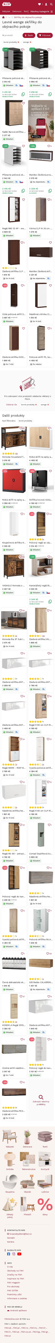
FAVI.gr (45, 1332)
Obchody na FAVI (15, 1271)
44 (50, 514)
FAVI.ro (25, 1328)
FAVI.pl (16, 1328)
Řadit (30, 35)
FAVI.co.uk (26, 1332)
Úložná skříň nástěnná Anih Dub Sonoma (22, 1068)
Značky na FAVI (14, 1275)
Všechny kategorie (39, 11)
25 (23, 557)
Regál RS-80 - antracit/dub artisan (19, 853)
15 (51, 696)
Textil (26, 11)
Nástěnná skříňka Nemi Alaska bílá (19, 811)
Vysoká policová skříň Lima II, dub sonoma (23, 939)
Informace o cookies (17, 1298)
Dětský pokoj (10, 1215)
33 (23, 825)
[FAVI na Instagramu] (13, 1254)
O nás (10, 1267)
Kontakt (11, 1238)
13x (43, 636)
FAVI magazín (13, 1282)
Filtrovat (46, 35)
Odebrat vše (11, 405)
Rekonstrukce (28, 1169)
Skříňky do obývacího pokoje (28, 17)
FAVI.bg (36, 1332)
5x (43, 539)
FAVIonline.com (12, 1319)
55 (23, 611)
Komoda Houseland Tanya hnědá (18, 457)
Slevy (45, 1214)
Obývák (27, 1192)
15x (16, 454)
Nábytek (6, 11)
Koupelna (10, 1192)
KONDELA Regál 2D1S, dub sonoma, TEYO (23, 1025)
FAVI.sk (8, 1328)
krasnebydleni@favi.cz (21, 1234)
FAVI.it (8, 1332)
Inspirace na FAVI (15, 1278)
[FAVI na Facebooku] (8, 1254)
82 (23, 428)
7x (16, 764)
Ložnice (45, 1192)
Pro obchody (13, 1286)
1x (16, 268)
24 (23, 739)
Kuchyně (45, 1169)
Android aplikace (18, 1310)
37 (24, 997)
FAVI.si (8, 1336)
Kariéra (10, 1242)
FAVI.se (16, 1332)
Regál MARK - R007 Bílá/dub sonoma (20, 768)
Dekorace (16, 11)
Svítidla (10, 1169)
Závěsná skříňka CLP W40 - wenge (19, 271)
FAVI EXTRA (12, 1290)
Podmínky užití (14, 1294)
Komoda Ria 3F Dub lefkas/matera (19, 639)
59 (50, 954)
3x (16, 636)
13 (51, 611)
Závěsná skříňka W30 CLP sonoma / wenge (23, 357)
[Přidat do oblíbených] (23, 103)
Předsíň (27, 1214)
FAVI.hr (42, 1328)
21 (51, 739)
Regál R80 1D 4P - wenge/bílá (17, 228)
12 (51, 782)
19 (24, 868)
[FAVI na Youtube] (19, 1254)
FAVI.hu (34, 1328)
